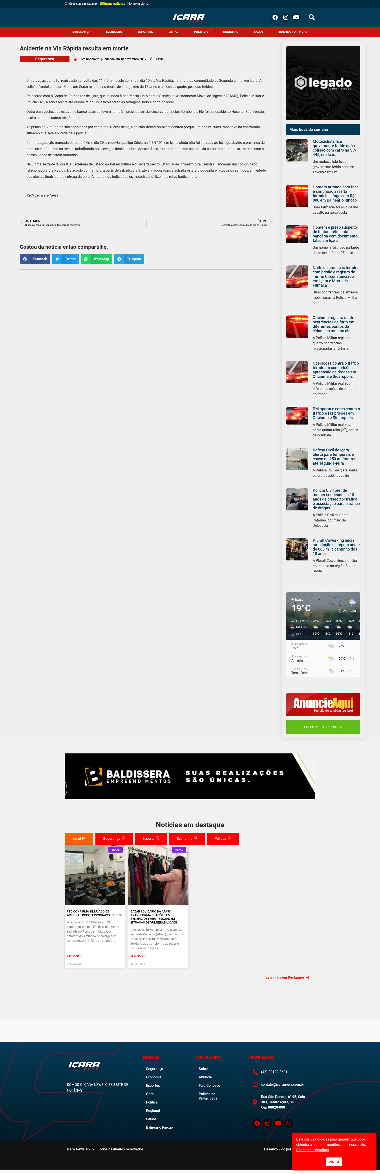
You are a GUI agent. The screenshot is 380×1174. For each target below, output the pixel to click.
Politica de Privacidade (208, 1096)
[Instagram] (285, 17)
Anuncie (205, 1077)
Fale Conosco (209, 1085)
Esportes (145, 31)
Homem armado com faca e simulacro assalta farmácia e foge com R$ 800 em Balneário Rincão (336, 193)
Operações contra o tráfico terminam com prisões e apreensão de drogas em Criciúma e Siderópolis (336, 370)
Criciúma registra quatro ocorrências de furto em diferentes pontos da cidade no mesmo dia (334, 324)
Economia (114, 31)
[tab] (79, 839)
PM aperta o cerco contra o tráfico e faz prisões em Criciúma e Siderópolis (336, 413)
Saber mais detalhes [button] (312, 1150)
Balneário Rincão (293, 31)
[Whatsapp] (288, 1123)
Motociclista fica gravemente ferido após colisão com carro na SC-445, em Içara (334, 148)
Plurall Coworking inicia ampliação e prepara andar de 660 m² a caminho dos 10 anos (336, 547)
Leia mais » (74, 955)
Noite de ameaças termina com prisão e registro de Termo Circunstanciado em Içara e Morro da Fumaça (336, 276)
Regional (230, 31)
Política (201, 31)
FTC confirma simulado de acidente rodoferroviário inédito (94, 913)
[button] (311, 17)
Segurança (81, 31)
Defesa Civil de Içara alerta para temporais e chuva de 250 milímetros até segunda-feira (334, 457)
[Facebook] (275, 17)
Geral (173, 31)
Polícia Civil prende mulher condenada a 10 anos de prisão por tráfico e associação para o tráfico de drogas (336, 499)
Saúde (258, 31)
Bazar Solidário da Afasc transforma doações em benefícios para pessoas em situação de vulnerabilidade (153, 917)
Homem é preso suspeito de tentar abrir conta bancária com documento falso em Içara (335, 234)
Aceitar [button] (334, 1162)
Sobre (203, 1069)
